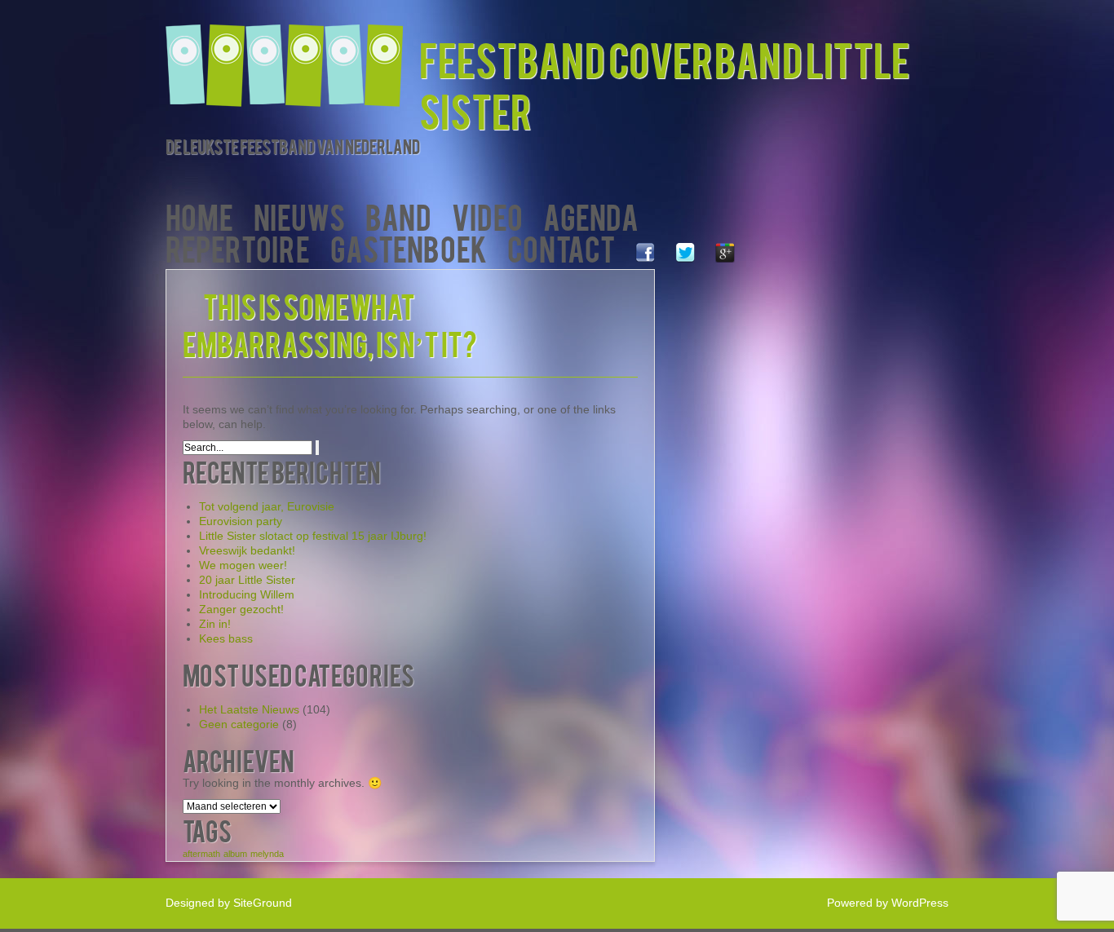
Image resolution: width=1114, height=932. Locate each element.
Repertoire (238, 247)
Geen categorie (239, 724)
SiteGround (262, 902)
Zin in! (215, 623)
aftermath (201, 854)
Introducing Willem (246, 594)
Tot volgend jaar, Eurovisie (266, 506)
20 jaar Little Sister (247, 579)
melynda (267, 854)
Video (487, 216)
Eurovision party (240, 521)
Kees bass (226, 638)
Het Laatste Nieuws (249, 709)
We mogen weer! (243, 565)
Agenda (591, 216)
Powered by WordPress (887, 902)
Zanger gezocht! (241, 609)
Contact (561, 247)
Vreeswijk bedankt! (247, 550)
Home (199, 216)
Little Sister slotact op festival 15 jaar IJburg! (313, 535)
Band (398, 216)
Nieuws (299, 216)
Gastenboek (408, 247)
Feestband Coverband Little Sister (664, 84)
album (235, 854)
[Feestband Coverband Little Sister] (292, 55)
